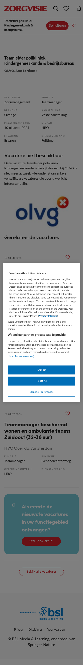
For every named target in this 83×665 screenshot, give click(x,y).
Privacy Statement (48, 316)
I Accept (41, 370)
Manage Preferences (41, 392)
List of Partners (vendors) (21, 356)
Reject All (41, 381)
